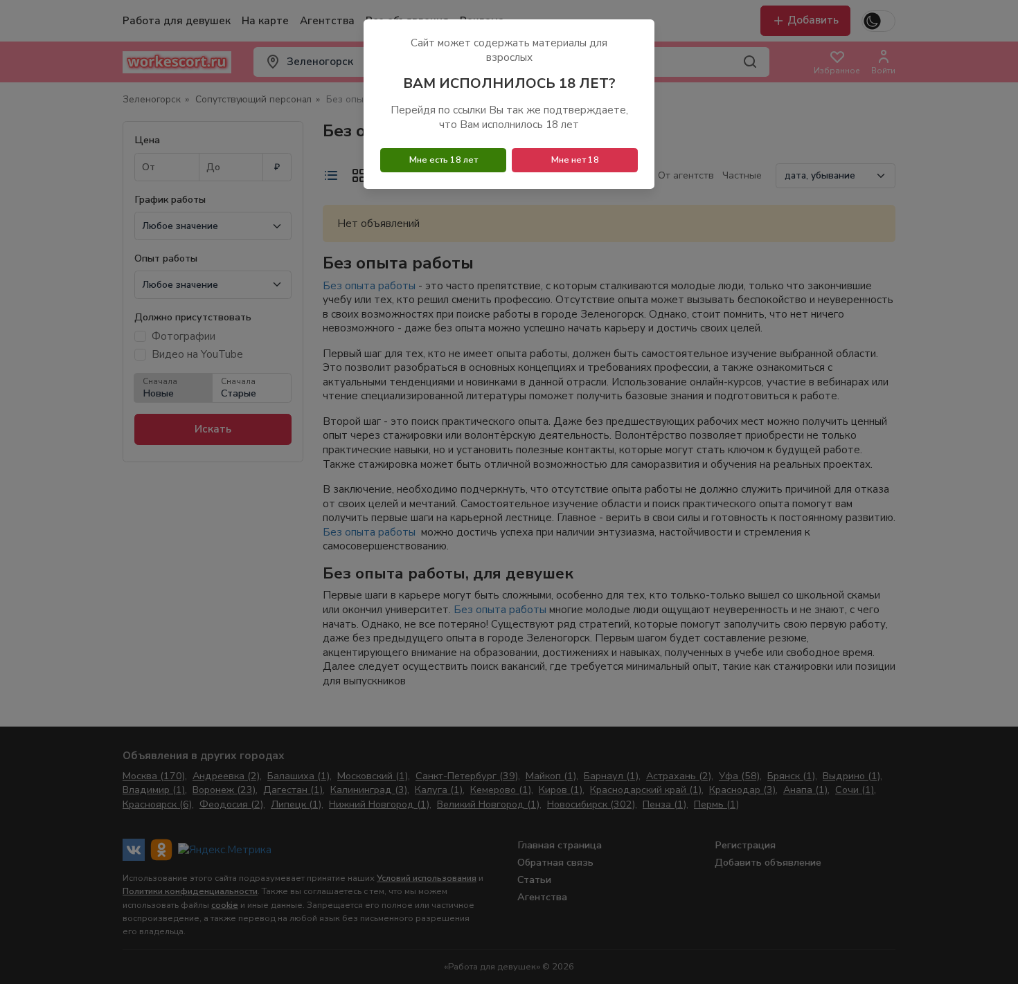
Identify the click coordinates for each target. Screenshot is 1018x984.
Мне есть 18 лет (443, 160)
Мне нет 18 (575, 160)
